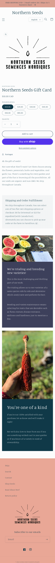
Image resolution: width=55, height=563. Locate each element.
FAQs (7, 465)
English (34, 20)
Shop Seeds (10, 484)
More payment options (27, 148)
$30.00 (32, 107)
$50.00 (7, 113)
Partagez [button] (9, 154)
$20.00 (20, 107)
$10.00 (7, 107)
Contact (8, 478)
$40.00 (45, 107)
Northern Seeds (23, 562)
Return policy (11, 496)
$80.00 (20, 113)
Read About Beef (12, 490)
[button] (3, 20)
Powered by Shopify (33, 562)
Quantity (5, 119)
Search (8, 471)
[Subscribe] (47, 539)
